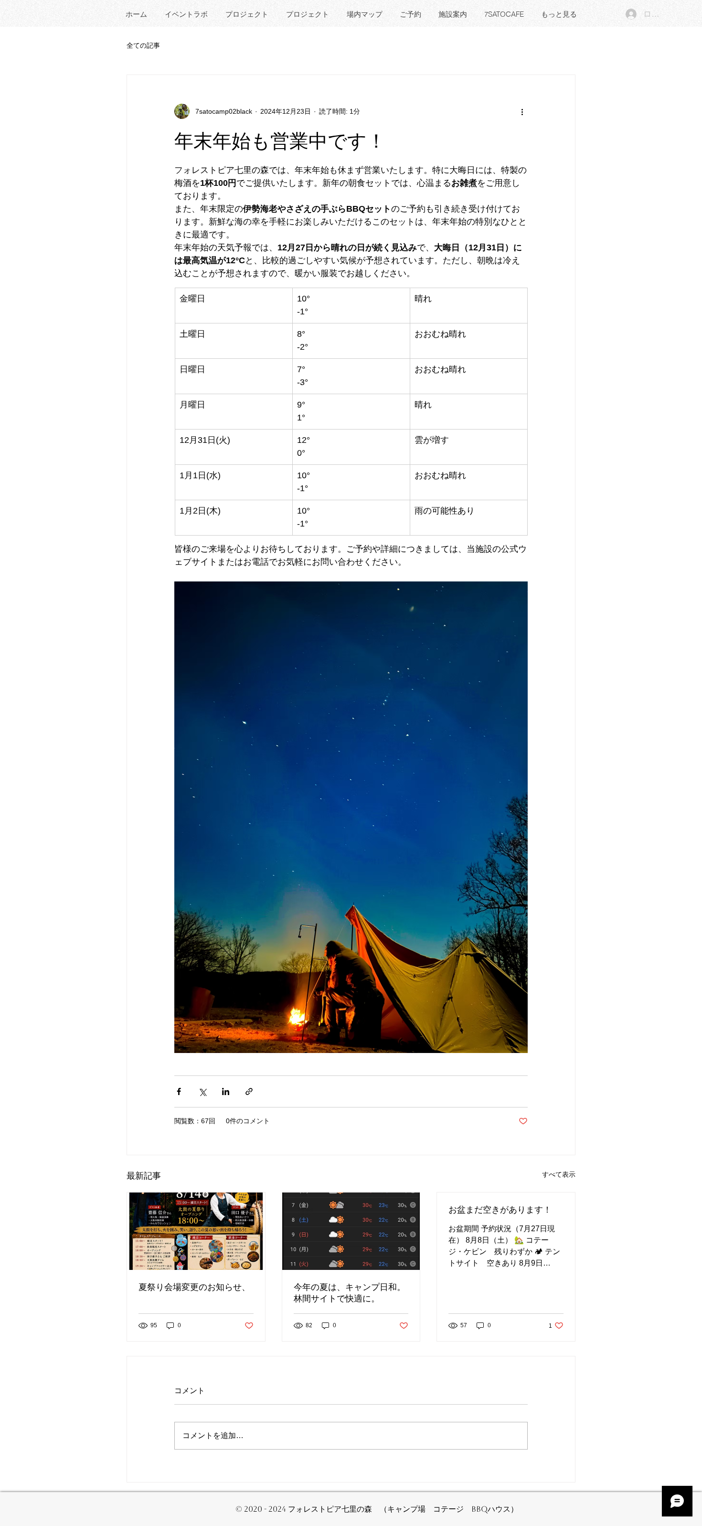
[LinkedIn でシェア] (225, 1091)
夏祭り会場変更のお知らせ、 (194, 1287)
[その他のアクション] (522, 111)
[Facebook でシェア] (178, 1091)
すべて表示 (558, 1174)
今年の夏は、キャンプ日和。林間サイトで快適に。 (349, 1292)
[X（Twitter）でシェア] (202, 1091)
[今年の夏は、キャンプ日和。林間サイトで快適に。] (351, 1231)
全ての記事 (143, 45)
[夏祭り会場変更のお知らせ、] (196, 1231)
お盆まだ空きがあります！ (500, 1209)
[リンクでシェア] (249, 1091)
